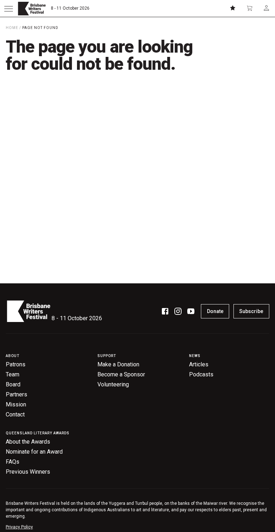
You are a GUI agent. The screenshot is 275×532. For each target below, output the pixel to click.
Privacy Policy (19, 526)
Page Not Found (40, 28)
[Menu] (8, 8)
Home (12, 28)
